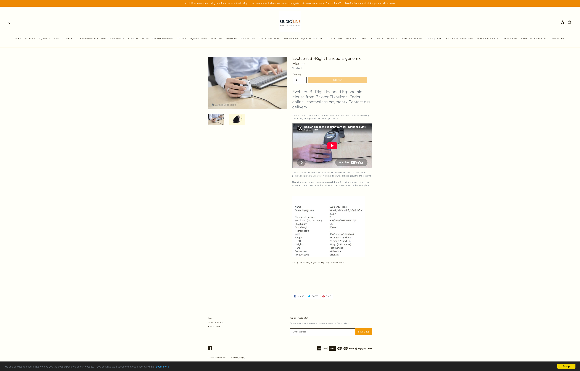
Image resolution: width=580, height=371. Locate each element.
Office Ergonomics (434, 38)
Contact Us (71, 38)
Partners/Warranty (89, 38)
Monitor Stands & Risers (488, 38)
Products (29, 38)
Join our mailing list (299, 318)
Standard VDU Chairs (356, 38)
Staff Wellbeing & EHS (162, 38)
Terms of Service (215, 322)
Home (18, 38)
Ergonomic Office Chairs (312, 38)
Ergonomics (44, 38)
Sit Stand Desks (334, 38)
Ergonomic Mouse (198, 38)
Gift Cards (181, 38)
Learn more (162, 366)
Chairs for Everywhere (269, 38)
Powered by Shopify (237, 358)
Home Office (216, 38)
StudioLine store (220, 358)
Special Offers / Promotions (533, 38)
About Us (58, 38)
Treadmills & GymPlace (411, 38)
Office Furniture (290, 38)
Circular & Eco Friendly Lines (459, 38)
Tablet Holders (510, 38)
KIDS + (145, 38)
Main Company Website (112, 38)
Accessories (132, 38)
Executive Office (247, 38)
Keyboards (392, 38)
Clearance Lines (557, 38)
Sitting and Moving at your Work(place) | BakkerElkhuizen (319, 262)
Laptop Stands (376, 38)
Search (211, 318)
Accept (566, 366)
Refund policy (214, 326)
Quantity (297, 74)
